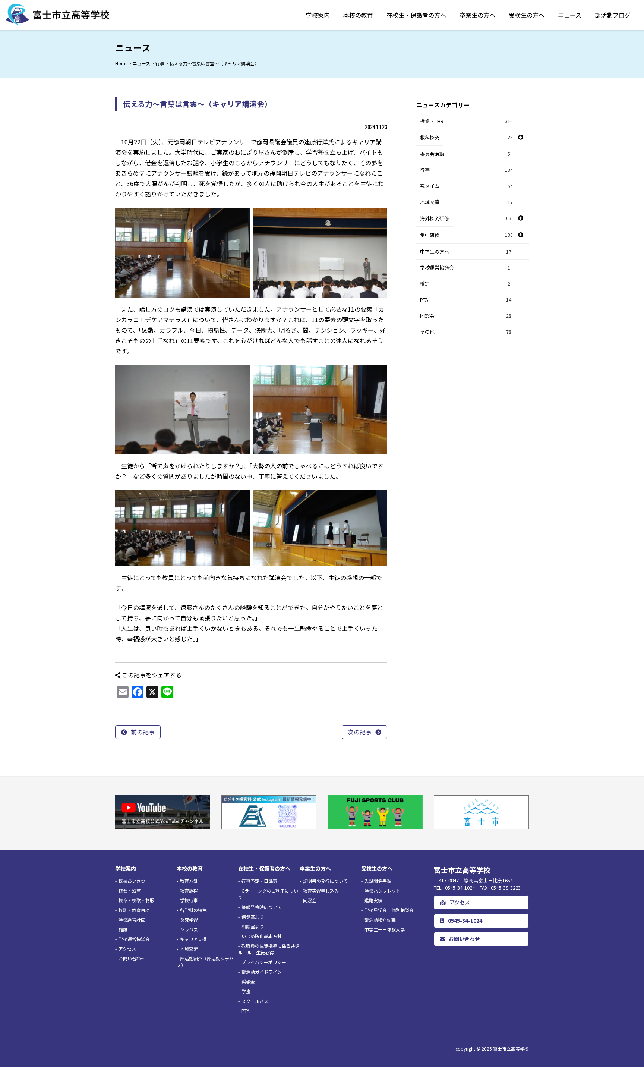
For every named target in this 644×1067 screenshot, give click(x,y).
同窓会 (465, 315)
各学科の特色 (193, 910)
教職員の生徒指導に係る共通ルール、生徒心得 (269, 949)
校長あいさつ (132, 881)
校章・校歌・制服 (136, 900)
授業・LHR (466, 121)
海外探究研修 (434, 218)
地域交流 (466, 201)
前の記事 (143, 731)
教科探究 (429, 137)
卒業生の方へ (477, 14)
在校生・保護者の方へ (416, 14)
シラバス (189, 929)
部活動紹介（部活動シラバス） (205, 961)
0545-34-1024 (465, 920)
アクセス (127, 948)
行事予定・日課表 (259, 881)
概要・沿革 (130, 890)
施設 (123, 929)
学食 (246, 991)
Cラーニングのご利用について (268, 893)
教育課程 (189, 890)
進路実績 (373, 900)
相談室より (253, 926)
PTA (465, 299)
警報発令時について (262, 907)
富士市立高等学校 (511, 1048)
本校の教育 (358, 14)
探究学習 (189, 919)
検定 (465, 283)
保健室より (253, 916)
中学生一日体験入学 (384, 929)
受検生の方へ (526, 14)
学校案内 (318, 14)
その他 (465, 331)
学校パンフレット (382, 890)
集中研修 (429, 235)
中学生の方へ (465, 251)
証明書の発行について (325, 881)
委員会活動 (465, 153)
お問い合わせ (132, 958)
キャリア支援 (193, 939)
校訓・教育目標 (134, 910)
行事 (466, 169)
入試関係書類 (377, 881)
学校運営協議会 (465, 267)
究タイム (466, 185)
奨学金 (248, 981)
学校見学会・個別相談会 (389, 910)
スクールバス (255, 1001)
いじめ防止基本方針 (262, 936)
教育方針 (189, 881)
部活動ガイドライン (262, 972)
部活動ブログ (613, 14)
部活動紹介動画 (380, 919)
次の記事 (360, 731)
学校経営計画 (132, 919)
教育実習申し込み (321, 890)
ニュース (569, 14)
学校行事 (189, 900)
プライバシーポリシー (264, 962)
